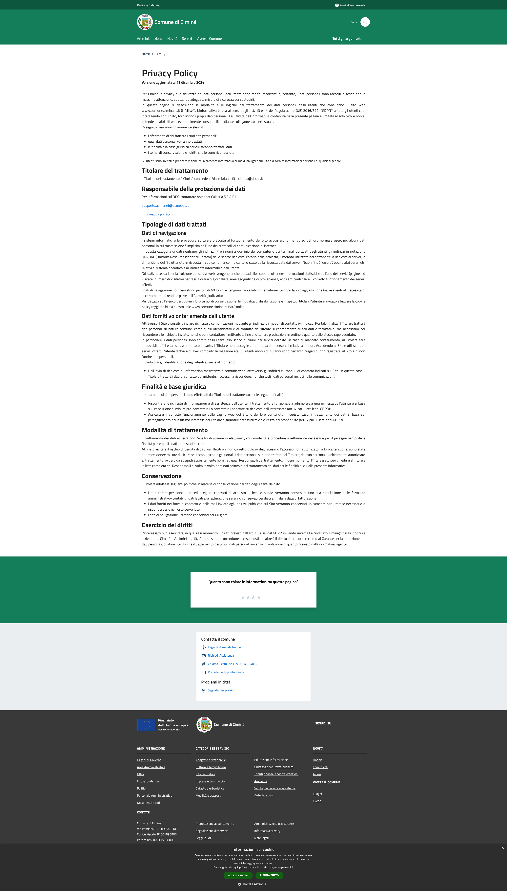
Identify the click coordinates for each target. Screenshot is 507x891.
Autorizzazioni (264, 795)
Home (146, 53)
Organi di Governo (149, 759)
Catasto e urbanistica (210, 788)
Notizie (317, 759)
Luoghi (317, 793)
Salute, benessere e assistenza (274, 788)
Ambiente (260, 781)
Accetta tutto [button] (238, 875)
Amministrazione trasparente (274, 823)
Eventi (317, 800)
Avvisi (317, 774)
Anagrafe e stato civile (211, 759)
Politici (141, 788)
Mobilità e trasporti (208, 795)
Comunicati (320, 767)
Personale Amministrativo (154, 795)
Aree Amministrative (151, 767)
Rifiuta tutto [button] (269, 875)
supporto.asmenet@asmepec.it (165, 205)
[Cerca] (365, 22)
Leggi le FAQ (204, 837)
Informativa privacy (156, 214)
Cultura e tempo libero (211, 767)
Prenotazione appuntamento (215, 823)
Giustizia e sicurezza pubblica (274, 766)
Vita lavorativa (205, 774)
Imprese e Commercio (210, 781)
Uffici (140, 774)
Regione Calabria (148, 5)
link (292, 867)
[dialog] (253, 867)
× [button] (502, 847)
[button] (253, 884)
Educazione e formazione (271, 759)
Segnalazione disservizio (212, 830)
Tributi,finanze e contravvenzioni (276, 774)
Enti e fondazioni (148, 781)
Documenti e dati (148, 802)
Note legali (261, 837)
